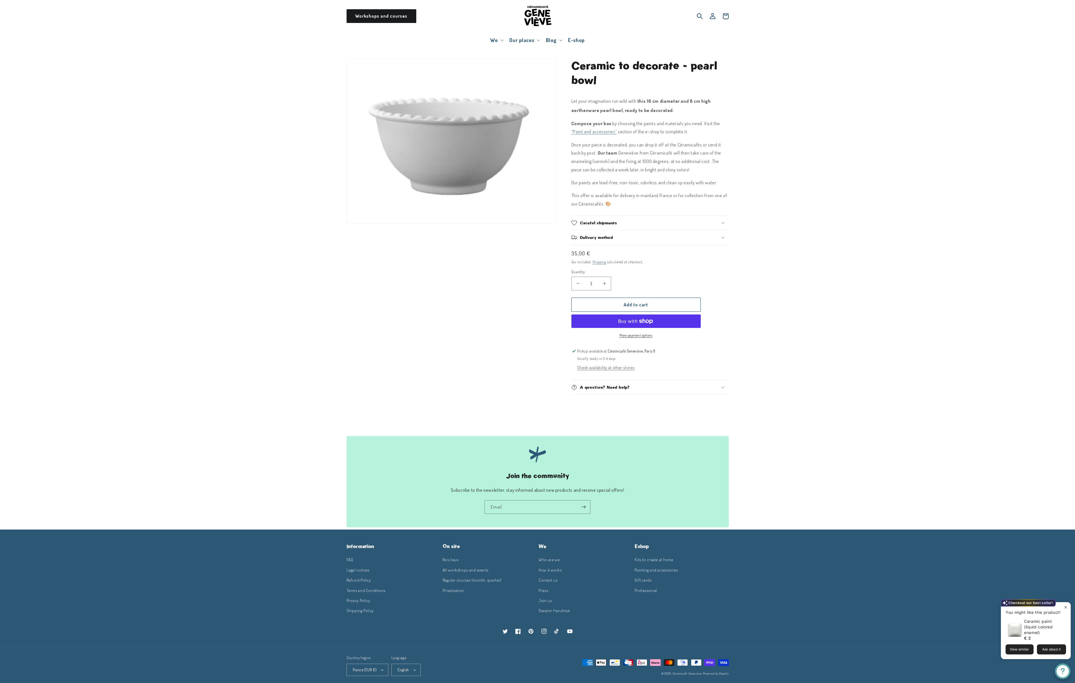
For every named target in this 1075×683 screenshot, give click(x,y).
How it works (550, 569)
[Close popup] (1065, 607)
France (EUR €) (365, 669)
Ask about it (1051, 649)
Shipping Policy (360, 610)
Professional (646, 590)
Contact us (548, 579)
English (403, 669)
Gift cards (643, 579)
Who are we (549, 559)
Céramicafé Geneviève (687, 673)
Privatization (453, 590)
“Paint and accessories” (594, 131)
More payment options (636, 335)
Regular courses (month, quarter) (472, 579)
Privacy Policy (358, 600)
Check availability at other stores (605, 367)
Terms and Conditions (366, 590)
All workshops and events (466, 569)
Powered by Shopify (715, 673)
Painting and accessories (656, 569)
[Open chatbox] (1063, 671)
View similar (1019, 649)
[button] (496, 40)
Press (543, 590)
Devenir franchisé (554, 610)
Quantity (578, 271)
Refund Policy (359, 579)
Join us (545, 600)
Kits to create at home (654, 559)
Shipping (599, 262)
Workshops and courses (381, 16)
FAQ (350, 559)
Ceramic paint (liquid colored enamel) (1038, 627)
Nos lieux (451, 559)
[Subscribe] (583, 507)
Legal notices (358, 569)
